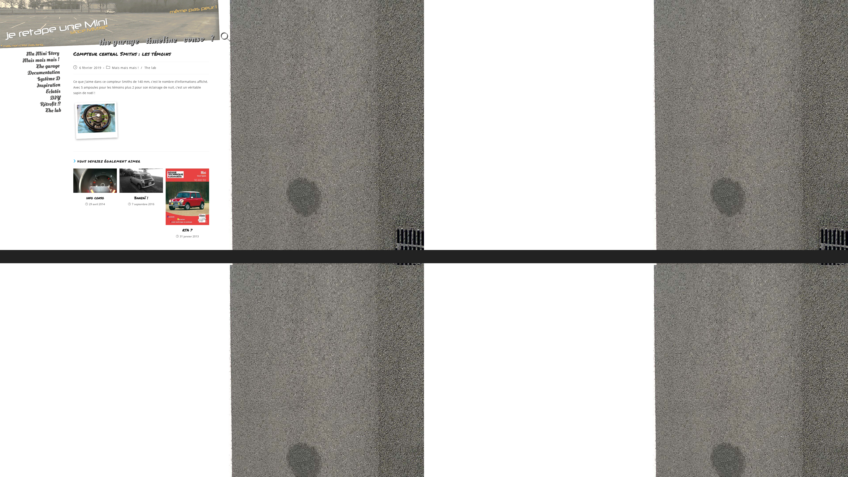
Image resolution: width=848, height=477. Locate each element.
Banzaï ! (141, 197)
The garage (48, 66)
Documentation (43, 72)
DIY (55, 98)
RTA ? (187, 230)
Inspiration (48, 85)
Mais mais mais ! (125, 68)
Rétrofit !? (50, 104)
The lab (150, 68)
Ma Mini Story (42, 53)
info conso (95, 197)
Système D (48, 79)
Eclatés (53, 91)
